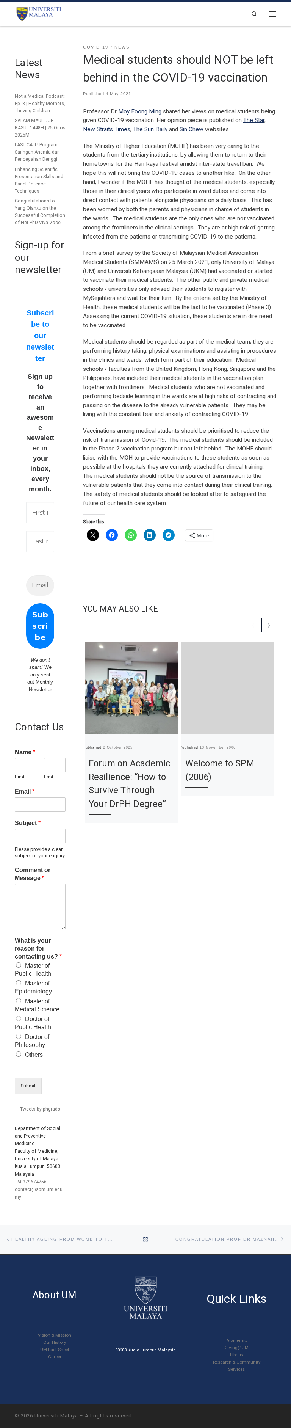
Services (236, 1369)
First (20, 777)
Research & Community (236, 1362)
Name (25, 752)
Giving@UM (237, 1347)
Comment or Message (32, 874)
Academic (236, 1340)
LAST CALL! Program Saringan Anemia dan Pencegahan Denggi (37, 152)
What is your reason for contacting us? (38, 948)
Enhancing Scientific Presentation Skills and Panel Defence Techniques (39, 180)
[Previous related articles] (253, 625)
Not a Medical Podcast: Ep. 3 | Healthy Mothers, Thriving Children (40, 103)
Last (48, 777)
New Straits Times (106, 129)
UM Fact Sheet (54, 1349)
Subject (28, 823)
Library (236, 1354)
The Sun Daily (150, 129)
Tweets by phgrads (40, 1109)
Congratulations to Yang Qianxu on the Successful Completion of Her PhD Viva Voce (40, 211)
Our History (54, 1342)
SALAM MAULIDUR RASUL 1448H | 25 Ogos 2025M (40, 128)
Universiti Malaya (56, 1416)
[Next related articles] (268, 625)
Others (34, 1054)
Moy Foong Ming (139, 111)
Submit (28, 1086)
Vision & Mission (54, 1335)
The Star (253, 120)
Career (54, 1356)
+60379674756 (31, 1182)
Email (24, 791)
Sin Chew (191, 129)
